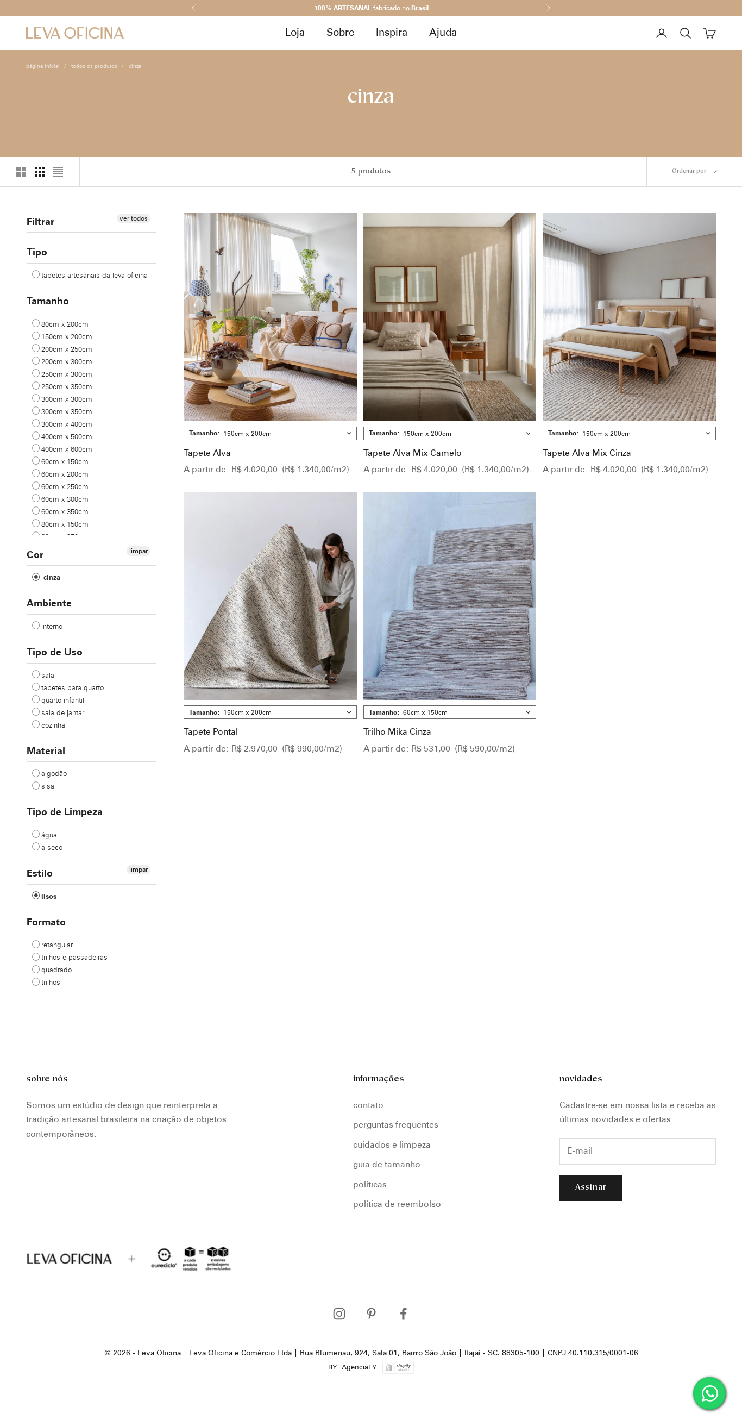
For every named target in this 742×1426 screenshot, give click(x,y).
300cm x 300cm (66, 399)
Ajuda (443, 32)
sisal (48, 785)
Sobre (340, 32)
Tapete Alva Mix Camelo (412, 453)
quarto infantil (62, 700)
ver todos (134, 218)
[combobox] (270, 433)
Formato (46, 922)
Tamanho (48, 301)
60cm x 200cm (65, 474)
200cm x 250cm (66, 349)
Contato (368, 1105)
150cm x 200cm (66, 336)
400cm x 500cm (66, 436)
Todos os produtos (94, 65)
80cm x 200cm (65, 324)
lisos (48, 896)
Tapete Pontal (211, 732)
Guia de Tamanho (386, 1164)
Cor (35, 554)
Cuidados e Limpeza (392, 1145)
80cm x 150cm (65, 524)
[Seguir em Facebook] (403, 1313)
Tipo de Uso (55, 652)
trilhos (50, 982)
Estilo (40, 873)
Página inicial (43, 65)
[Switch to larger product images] (21, 171)
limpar (138, 551)
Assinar (591, 1188)
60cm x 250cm (65, 486)
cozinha (53, 725)
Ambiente (49, 603)
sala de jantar (62, 712)
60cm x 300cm (65, 499)
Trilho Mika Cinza (397, 732)
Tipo (37, 252)
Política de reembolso (397, 1204)
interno (51, 626)
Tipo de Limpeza (65, 811)
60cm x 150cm (65, 461)
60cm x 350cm (65, 511)
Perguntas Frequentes (395, 1124)
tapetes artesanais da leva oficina (94, 275)
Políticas (370, 1184)
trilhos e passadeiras (74, 957)
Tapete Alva (207, 453)
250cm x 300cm (66, 374)
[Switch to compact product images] (58, 171)
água (49, 834)
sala (47, 675)
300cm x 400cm (66, 424)
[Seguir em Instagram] (339, 1313)
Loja (295, 32)
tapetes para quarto (72, 687)
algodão (54, 773)
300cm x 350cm (66, 411)
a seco (51, 847)
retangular (57, 944)
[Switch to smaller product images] (40, 171)
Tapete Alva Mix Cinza (587, 453)
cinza (135, 65)
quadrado (56, 969)
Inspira (391, 32)
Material (46, 750)
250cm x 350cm (66, 386)
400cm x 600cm (66, 449)
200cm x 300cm (66, 361)
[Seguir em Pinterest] (371, 1313)
